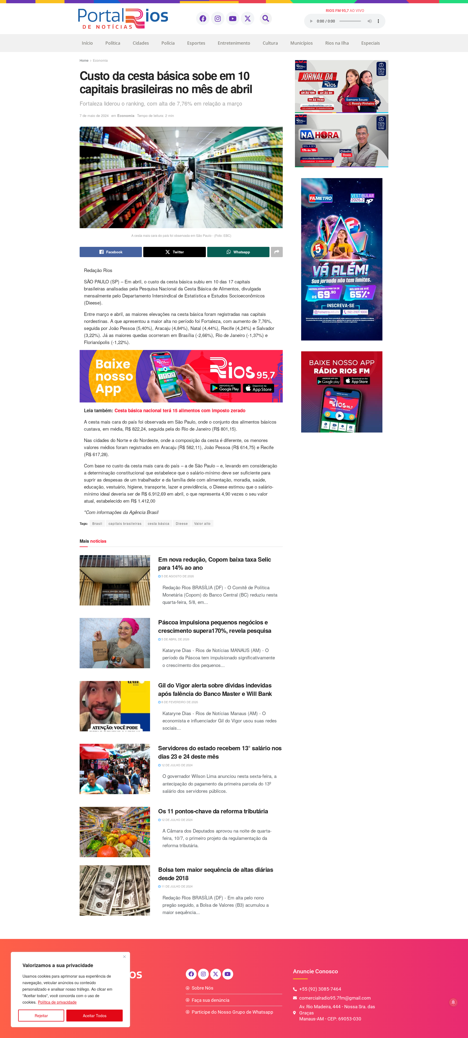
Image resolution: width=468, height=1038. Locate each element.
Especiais (370, 43)
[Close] (124, 956)
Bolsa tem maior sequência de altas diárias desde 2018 (215, 873)
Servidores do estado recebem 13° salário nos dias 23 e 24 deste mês (220, 752)
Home (84, 60)
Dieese (182, 523)
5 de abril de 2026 (175, 639)
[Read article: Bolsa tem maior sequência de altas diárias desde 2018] (115, 890)
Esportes (196, 43)
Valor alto (202, 523)
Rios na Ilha (337, 43)
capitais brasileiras (125, 523)
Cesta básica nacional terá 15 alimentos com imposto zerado (179, 410)
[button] (266, 18)
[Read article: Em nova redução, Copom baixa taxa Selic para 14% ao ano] (115, 580)
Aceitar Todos (94, 1015)
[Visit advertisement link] (181, 376)
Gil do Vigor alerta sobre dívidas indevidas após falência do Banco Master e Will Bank (215, 689)
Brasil (97, 523)
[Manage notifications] (453, 1002)
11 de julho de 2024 (177, 886)
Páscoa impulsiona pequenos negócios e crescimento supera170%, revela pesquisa (214, 626)
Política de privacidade (57, 1002)
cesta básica (159, 523)
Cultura (270, 43)
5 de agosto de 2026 (177, 576)
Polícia (168, 43)
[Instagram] (218, 18)
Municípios (301, 43)
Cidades (141, 43)
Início (87, 43)
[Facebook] (203, 18)
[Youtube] (232, 18)
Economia (100, 60)
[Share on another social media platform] (277, 252)
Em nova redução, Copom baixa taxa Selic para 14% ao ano (214, 563)
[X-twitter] (247, 18)
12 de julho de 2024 (177, 765)
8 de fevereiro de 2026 (179, 702)
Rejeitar (41, 1015)
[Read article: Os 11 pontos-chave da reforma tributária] (115, 832)
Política (112, 43)
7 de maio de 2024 (94, 115)
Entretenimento (234, 43)
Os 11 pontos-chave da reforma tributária (213, 811)
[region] (70, 989)
